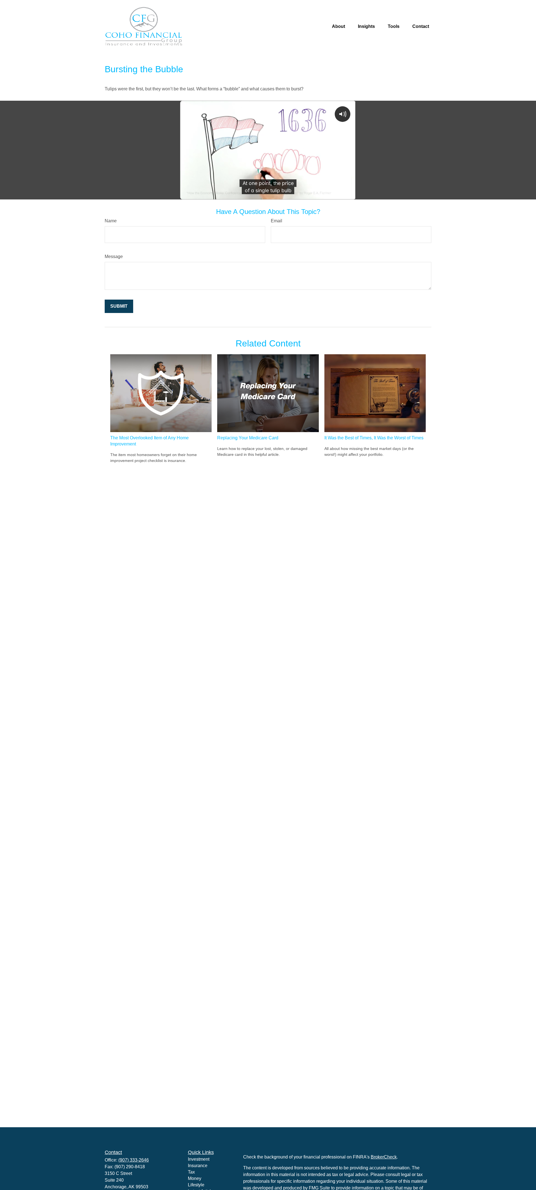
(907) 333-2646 (133, 1160)
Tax (191, 1172)
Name (111, 220)
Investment (198, 1159)
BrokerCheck (384, 1157)
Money (194, 1178)
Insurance (197, 1165)
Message (114, 256)
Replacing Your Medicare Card (247, 437)
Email (276, 220)
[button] (338, 27)
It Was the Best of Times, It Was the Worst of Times (373, 437)
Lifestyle (196, 1184)
